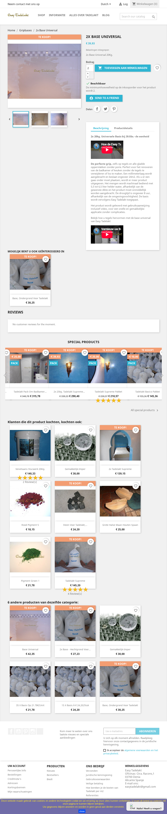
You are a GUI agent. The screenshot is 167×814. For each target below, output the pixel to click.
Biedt (50, 779)
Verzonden (92, 770)
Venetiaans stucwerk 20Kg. (30, 469)
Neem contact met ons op (24, 4)
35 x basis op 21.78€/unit (30, 705)
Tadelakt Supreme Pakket (108, 391)
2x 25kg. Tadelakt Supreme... (69, 391)
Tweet (105, 109)
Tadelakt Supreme (75, 580)
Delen (97, 109)
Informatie (57, 15)
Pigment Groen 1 (30, 580)
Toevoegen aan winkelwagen (122, 68)
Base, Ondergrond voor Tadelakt (30, 298)
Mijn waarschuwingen (20, 791)
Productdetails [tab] (123, 128)
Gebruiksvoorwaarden (98, 779)
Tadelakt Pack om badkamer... (30, 391)
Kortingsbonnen (16, 787)
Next (161, 375)
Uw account (16, 766)
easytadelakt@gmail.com (140, 786)
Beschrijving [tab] (101, 128)
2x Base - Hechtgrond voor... (75, 649)
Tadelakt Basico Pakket (147, 391)
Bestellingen (14, 774)
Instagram (33, 731)
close (82, 811)
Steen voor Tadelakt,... (75, 524)
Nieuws (51, 770)
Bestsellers (53, 775)
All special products (145, 410)
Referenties (92, 795)
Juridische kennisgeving (99, 775)
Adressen (13, 783)
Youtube (18, 731)
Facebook (11, 731)
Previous (5, 375)
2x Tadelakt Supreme (120, 469)
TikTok (40, 731)
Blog (106, 15)
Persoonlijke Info (17, 770)
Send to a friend (104, 98)
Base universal (30, 649)
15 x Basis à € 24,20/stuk (75, 705)
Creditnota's (14, 778)
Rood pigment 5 (30, 524)
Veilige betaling (94, 783)
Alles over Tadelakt (83, 15)
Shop (41, 15)
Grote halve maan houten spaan (120, 524)
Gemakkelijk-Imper (75, 469)
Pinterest (114, 109)
